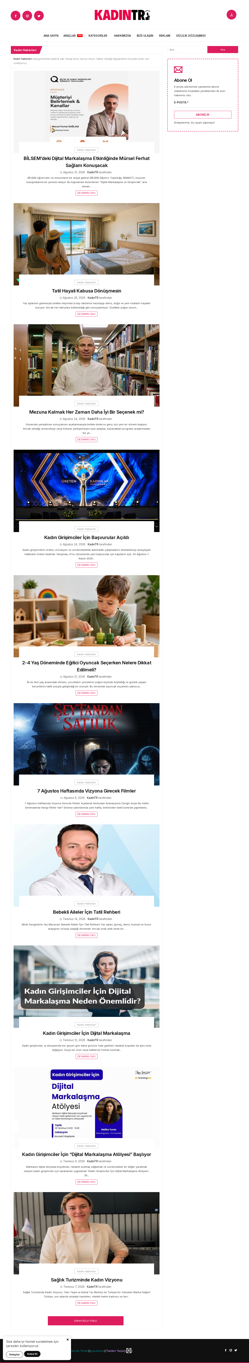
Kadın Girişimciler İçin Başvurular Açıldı (86, 537)
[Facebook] (15, 15)
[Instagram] (27, 15)
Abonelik (203, 114)
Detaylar (14, 1354)
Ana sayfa (51, 35)
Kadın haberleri (22, 58)
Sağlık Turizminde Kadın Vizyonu (86, 1280)
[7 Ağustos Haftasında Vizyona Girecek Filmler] (87, 744)
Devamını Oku (86, 192)
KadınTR (92, 172)
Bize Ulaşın (145, 35)
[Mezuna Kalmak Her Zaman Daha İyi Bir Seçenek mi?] (87, 365)
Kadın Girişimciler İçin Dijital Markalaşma (86, 1033)
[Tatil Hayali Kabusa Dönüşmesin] (87, 244)
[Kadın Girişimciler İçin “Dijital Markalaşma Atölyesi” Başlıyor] (87, 1107)
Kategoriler (98, 35)
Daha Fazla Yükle (85, 1320)
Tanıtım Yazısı (115, 1351)
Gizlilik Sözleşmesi (191, 35)
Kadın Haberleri (86, 149)
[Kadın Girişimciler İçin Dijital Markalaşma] (87, 986)
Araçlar (69, 35)
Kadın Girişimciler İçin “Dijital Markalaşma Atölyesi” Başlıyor (86, 1154)
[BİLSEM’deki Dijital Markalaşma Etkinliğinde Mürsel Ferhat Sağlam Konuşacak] (87, 111)
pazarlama (97, 1351)
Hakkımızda (122, 35)
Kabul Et (32, 1353)
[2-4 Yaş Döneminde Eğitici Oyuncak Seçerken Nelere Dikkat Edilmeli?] (87, 616)
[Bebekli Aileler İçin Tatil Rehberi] (87, 865)
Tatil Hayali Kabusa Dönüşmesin (86, 291)
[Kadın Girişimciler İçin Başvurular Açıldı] (87, 490)
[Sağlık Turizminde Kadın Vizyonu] (87, 1233)
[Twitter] (39, 15)
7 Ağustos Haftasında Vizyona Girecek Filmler (86, 791)
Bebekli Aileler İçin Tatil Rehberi (86, 912)
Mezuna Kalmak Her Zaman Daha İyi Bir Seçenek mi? (86, 412)
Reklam (164, 35)
